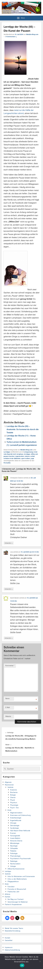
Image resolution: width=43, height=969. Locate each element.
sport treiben (25, 458)
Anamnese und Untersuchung (20, 815)
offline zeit (34, 454)
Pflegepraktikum (13, 881)
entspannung (28, 452)
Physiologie (14, 805)
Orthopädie (14, 848)
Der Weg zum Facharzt (16, 899)
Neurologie (13, 846)
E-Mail (7, 707)
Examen (13, 833)
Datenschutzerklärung (12, 950)
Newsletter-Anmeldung (12, 931)
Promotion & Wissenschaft (17, 889)
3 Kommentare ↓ (11, 36)
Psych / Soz (14, 807)
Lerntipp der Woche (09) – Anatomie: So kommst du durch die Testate (23, 429)
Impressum (9, 947)
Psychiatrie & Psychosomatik (20, 858)
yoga (32, 458)
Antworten (9, 543)
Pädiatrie (13, 851)
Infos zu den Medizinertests (17, 879)
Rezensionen (9, 785)
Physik (12, 800)
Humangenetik (15, 835)
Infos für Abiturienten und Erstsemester (21, 876)
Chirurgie (13, 823)
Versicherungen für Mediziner (18, 902)
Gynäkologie (14, 828)
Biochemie (13, 792)
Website (8, 716)
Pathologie (13, 853)
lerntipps (27, 454)
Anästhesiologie (15, 818)
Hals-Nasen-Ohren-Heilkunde (20, 830)
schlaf (32, 456)
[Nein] (40, 961)
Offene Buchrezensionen (16, 869)
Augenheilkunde (15, 820)
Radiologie (13, 861)
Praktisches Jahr (13, 891)
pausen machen (9, 456)
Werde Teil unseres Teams (14, 928)
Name (7, 698)
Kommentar (9, 665)
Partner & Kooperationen (13, 904)
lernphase (20, 454)
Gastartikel (8, 940)
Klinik (9, 810)
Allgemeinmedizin (16, 812)
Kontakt (7, 938)
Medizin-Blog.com (32, 34)
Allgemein (8, 782)
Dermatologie (14, 825)
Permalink (7, 463)
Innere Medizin (15, 838)
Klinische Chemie (16, 841)
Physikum (13, 802)
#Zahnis (7, 894)
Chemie (12, 797)
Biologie (13, 795)
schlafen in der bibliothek (12, 458)
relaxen (27, 456)
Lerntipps (7, 452)
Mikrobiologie (14, 843)
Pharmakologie (15, 856)
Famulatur (11, 886)
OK (22, 965)
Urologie (13, 866)
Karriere (7, 896)
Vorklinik (10, 787)
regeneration (19, 456)
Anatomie (13, 790)
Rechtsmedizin (15, 863)
